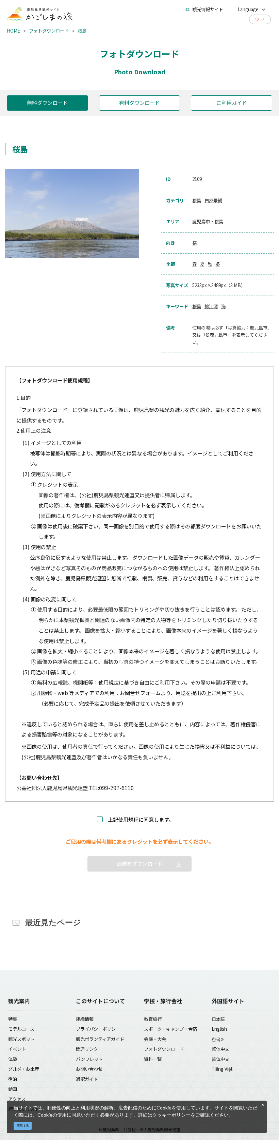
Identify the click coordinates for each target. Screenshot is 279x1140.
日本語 (218, 1018)
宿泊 (12, 1079)
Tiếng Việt (222, 1068)
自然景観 (213, 200)
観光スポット (21, 1038)
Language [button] (248, 9)
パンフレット (89, 1058)
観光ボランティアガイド (100, 1038)
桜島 (82, 30)
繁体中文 (220, 1048)
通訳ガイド (87, 1079)
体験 (12, 1058)
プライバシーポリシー (98, 1028)
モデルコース (21, 1028)
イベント (17, 1048)
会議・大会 (155, 1038)
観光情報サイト (207, 9)
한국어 (218, 1038)
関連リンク (87, 1048)
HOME (13, 30)
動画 (12, 1088)
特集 (12, 1018)
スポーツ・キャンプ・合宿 (170, 1028)
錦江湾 (211, 306)
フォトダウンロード (49, 30)
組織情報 (85, 1018)
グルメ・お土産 (23, 1068)
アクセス (17, 1099)
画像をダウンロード (140, 863)
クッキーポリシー (171, 1115)
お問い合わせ (89, 1068)
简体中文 (220, 1058)
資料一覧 (153, 1058)
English (219, 1028)
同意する (23, 1125)
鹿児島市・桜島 (207, 221)
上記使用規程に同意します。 (141, 819)
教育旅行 (153, 1018)
